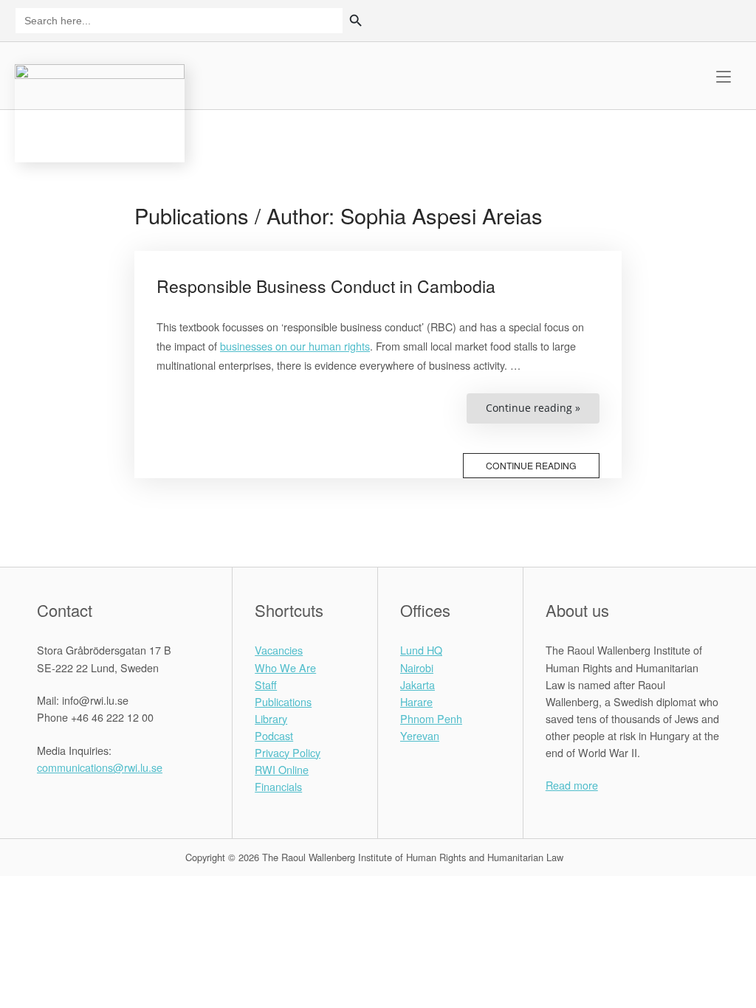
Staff (266, 684)
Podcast (274, 735)
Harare (416, 701)
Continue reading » (542, 412)
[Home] (100, 111)
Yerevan (419, 735)
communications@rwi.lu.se (99, 767)
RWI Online (282, 769)
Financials (278, 786)
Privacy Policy (287, 752)
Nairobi (416, 667)
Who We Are (285, 667)
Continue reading (531, 465)
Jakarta (417, 684)
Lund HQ (421, 649)
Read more (572, 785)
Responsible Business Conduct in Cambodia (326, 286)
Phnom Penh (431, 718)
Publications (283, 701)
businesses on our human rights (295, 345)
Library (271, 718)
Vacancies (279, 649)
